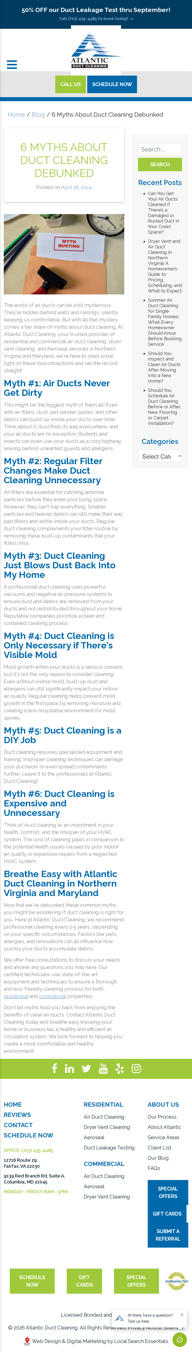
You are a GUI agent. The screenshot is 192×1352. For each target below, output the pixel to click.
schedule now (32, 1281)
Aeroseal (94, 1137)
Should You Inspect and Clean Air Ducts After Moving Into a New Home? (164, 367)
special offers (136, 1281)
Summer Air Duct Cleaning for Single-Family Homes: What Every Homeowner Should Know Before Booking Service (165, 322)
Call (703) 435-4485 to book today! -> (96, 18)
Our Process (162, 1117)
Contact (18, 1125)
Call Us (70, 84)
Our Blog (158, 1158)
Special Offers (168, 1192)
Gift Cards (167, 1214)
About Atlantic (164, 1127)
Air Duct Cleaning (104, 1117)
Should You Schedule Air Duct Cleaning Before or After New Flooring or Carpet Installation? (164, 407)
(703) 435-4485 (37, 1150)
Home (16, 114)
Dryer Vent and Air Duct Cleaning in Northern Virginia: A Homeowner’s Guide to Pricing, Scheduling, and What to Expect (165, 266)
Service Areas (164, 1137)
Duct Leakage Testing (109, 1148)
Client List (159, 1148)
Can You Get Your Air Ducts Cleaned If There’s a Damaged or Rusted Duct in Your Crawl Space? (163, 213)
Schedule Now (112, 84)
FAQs (154, 1168)
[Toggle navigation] (12, 65)
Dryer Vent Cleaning (107, 1127)
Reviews (17, 1114)
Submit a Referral (168, 1235)
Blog (38, 114)
